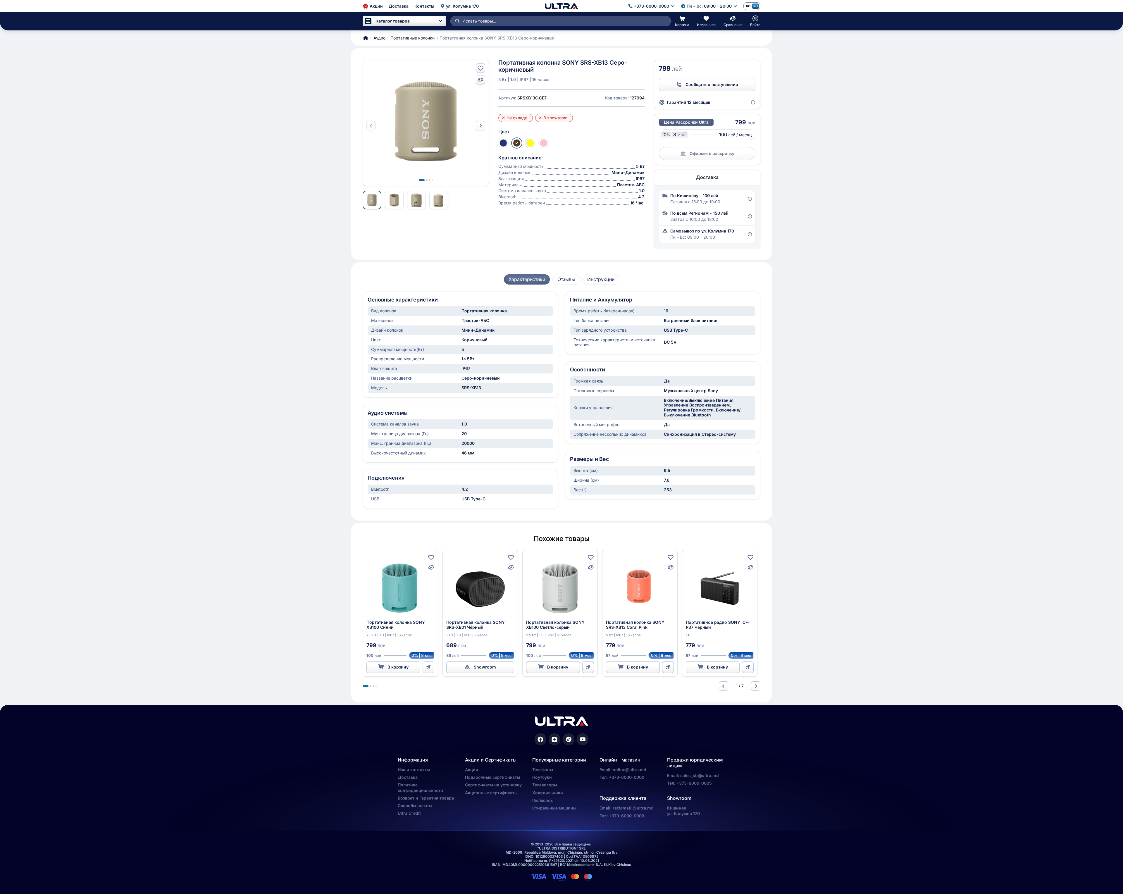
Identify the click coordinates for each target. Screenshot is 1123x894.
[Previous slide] (723, 686)
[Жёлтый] (530, 143)
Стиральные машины (554, 807)
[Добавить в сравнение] (480, 80)
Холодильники (547, 792)
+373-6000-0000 (626, 777)
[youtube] (582, 739)
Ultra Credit (409, 813)
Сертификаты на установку (493, 784)
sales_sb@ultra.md (699, 775)
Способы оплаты (415, 805)
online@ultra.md (629, 769)
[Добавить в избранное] (480, 68)
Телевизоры (544, 784)
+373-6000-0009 (626, 815)
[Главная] (561, 6)
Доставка (408, 777)
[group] (527, 279)
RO (748, 6)
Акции (471, 769)
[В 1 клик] (428, 667)
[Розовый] (544, 143)
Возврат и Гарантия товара (426, 797)
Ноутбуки (542, 777)
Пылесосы (543, 800)
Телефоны (542, 769)
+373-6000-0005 (694, 783)
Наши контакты (414, 769)
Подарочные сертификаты (492, 777)
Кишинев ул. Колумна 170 (683, 810)
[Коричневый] (517, 143)
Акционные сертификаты (491, 792)
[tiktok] (568, 739)
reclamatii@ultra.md (633, 807)
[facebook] (540, 739)
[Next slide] (480, 125)
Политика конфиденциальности (420, 787)
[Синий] (503, 143)
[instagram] (554, 739)
